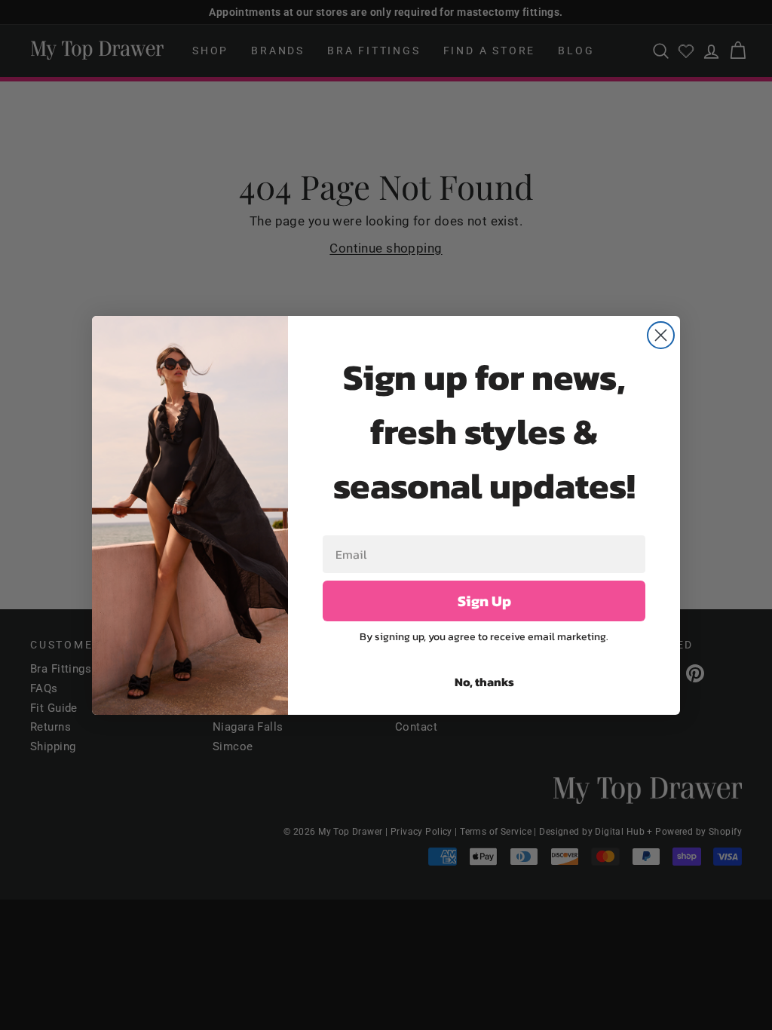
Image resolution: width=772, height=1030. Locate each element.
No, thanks (484, 682)
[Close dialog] (661, 335)
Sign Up (484, 601)
